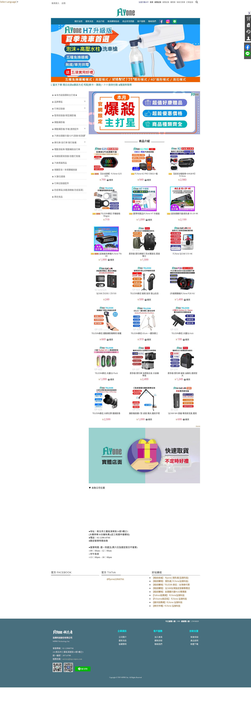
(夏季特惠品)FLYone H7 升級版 (146, 213)
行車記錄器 (59, 108)
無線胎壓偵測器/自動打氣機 (67, 156)
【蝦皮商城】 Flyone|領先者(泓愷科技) (170, 577)
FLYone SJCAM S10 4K (182, 253)
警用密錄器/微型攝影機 (65, 115)
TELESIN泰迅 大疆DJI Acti (182, 333)
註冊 (63, 3)
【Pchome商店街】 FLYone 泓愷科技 (169, 598)
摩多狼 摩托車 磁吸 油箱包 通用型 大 (182, 374)
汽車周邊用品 (60, 162)
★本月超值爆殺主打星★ (65, 95)
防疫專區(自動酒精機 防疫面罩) (68, 190)
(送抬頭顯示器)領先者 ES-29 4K (184, 213)
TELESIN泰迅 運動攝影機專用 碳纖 (106, 333)
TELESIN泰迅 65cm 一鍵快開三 (144, 333)
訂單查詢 (189, 2)
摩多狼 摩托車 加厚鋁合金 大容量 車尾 (144, 374)
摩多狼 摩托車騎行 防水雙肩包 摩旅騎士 (144, 254)
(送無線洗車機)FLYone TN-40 (110, 254)
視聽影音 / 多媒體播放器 (65, 169)
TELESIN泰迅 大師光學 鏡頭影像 (106, 413)
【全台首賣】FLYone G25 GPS (110, 174)
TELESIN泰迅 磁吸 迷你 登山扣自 (144, 293)
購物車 (172, 2)
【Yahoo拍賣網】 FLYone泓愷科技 (168, 595)
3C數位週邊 (59, 176)
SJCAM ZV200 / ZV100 (106, 293)
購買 (111, 180)
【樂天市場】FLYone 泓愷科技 (166, 605)
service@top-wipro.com (72, 659)
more (198, 426)
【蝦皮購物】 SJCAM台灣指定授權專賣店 (171, 588)
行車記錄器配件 (61, 183)
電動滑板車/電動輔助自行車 (67, 149)
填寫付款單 (181, 2)
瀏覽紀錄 (165, 2)
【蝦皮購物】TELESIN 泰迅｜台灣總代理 (171, 584)
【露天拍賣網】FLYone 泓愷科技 (167, 602)
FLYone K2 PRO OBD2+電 (146, 173)
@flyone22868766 (115, 579)
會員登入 (55, 3)
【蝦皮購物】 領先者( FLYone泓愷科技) (170, 581)
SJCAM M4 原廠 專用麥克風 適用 (182, 413)
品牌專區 (58, 101)
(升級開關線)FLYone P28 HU (182, 293)
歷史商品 (58, 196)
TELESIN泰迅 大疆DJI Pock (106, 373)
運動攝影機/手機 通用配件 (66, 129)
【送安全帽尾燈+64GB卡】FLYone (184, 174)
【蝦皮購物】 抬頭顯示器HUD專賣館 (169, 591)
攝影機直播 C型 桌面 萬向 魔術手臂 (144, 413)
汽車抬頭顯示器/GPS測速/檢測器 (69, 135)
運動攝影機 (59, 122)
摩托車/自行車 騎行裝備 (65, 142)
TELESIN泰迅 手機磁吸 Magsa (110, 214)
